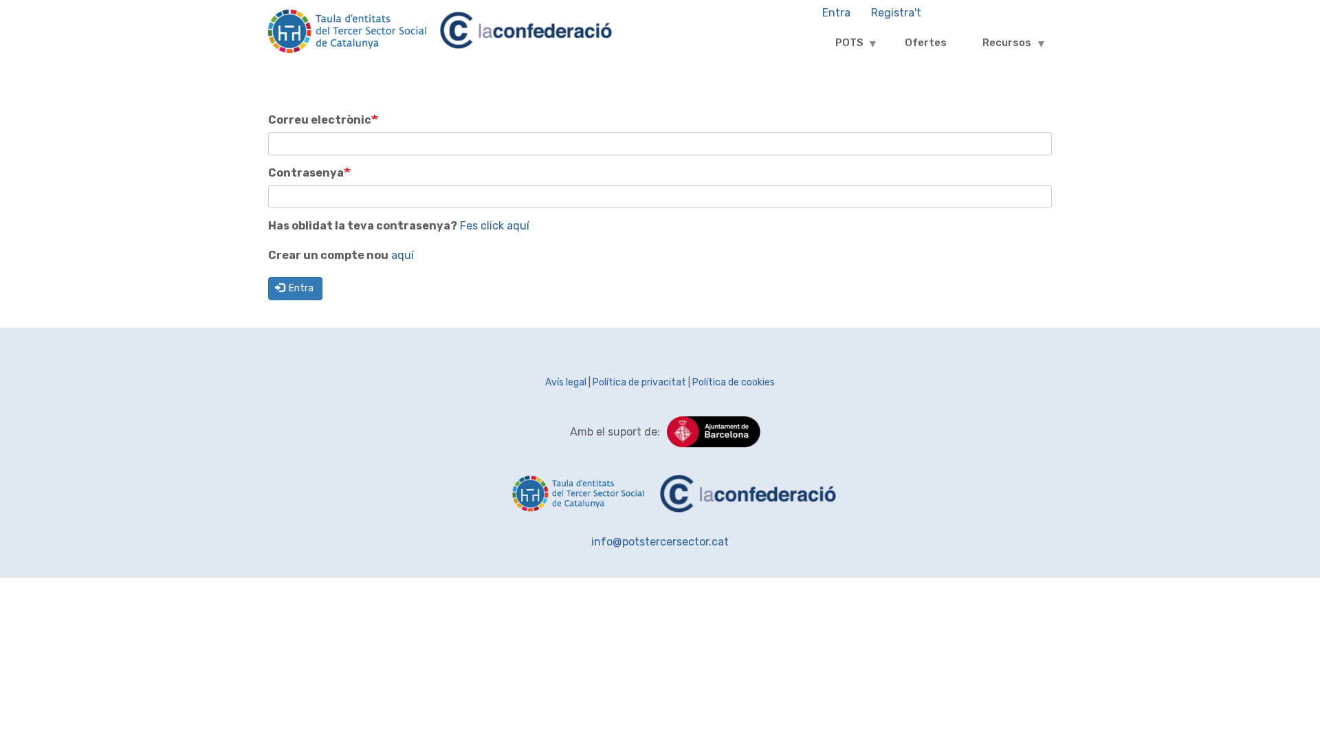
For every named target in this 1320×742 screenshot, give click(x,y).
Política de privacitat (639, 382)
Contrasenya (306, 172)
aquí (402, 255)
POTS (839, 47)
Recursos (996, 47)
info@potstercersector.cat (660, 541)
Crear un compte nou (328, 255)
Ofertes (926, 42)
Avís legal (565, 382)
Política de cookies (733, 382)
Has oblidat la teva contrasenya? (362, 225)
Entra (300, 288)
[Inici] (347, 38)
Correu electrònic (319, 119)
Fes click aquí (494, 225)
